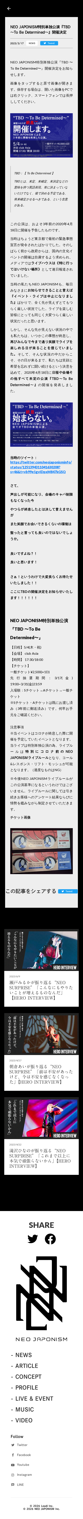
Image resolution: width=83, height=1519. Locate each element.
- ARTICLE (24, 1366)
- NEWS (21, 1355)
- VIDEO (22, 1420)
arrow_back (8, 8)
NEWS (32, 43)
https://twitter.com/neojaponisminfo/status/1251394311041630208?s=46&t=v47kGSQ (41, 467)
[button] (41, 135)
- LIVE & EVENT (32, 1398)
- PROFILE (24, 1387)
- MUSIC (22, 1409)
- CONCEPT (26, 1376)
